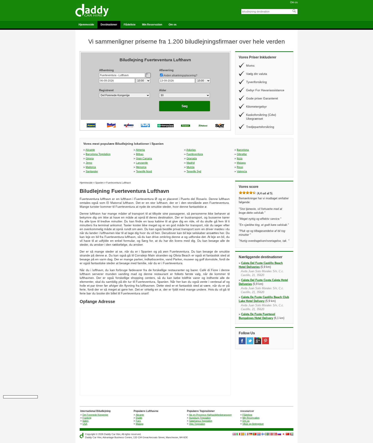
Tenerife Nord (144, 171)
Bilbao (140, 154)
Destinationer (109, 24)
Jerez (89, 162)
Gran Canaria (144, 158)
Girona (90, 158)
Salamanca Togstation (200, 420)
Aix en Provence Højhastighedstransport (210, 414)
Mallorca (91, 167)
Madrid (190, 162)
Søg (185, 106)
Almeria (140, 149)
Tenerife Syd (193, 171)
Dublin (139, 417)
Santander (92, 171)
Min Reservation (152, 24)
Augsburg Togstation (200, 417)
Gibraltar (242, 154)
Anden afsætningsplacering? (180, 75)
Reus (240, 167)
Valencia (242, 171)
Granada (191, 158)
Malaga (241, 162)
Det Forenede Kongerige (95, 414)
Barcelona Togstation (98, 154)
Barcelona (243, 149)
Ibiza (239, 158)
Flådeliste (130, 24)
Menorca (141, 167)
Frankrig (86, 417)
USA (84, 424)
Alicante (90, 149)
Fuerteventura (194, 154)
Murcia (190, 167)
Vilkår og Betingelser (253, 424)
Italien (85, 420)
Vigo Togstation (197, 424)
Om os (294, 2)
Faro (138, 420)
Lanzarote (142, 162)
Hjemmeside (86, 24)
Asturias (191, 149)
